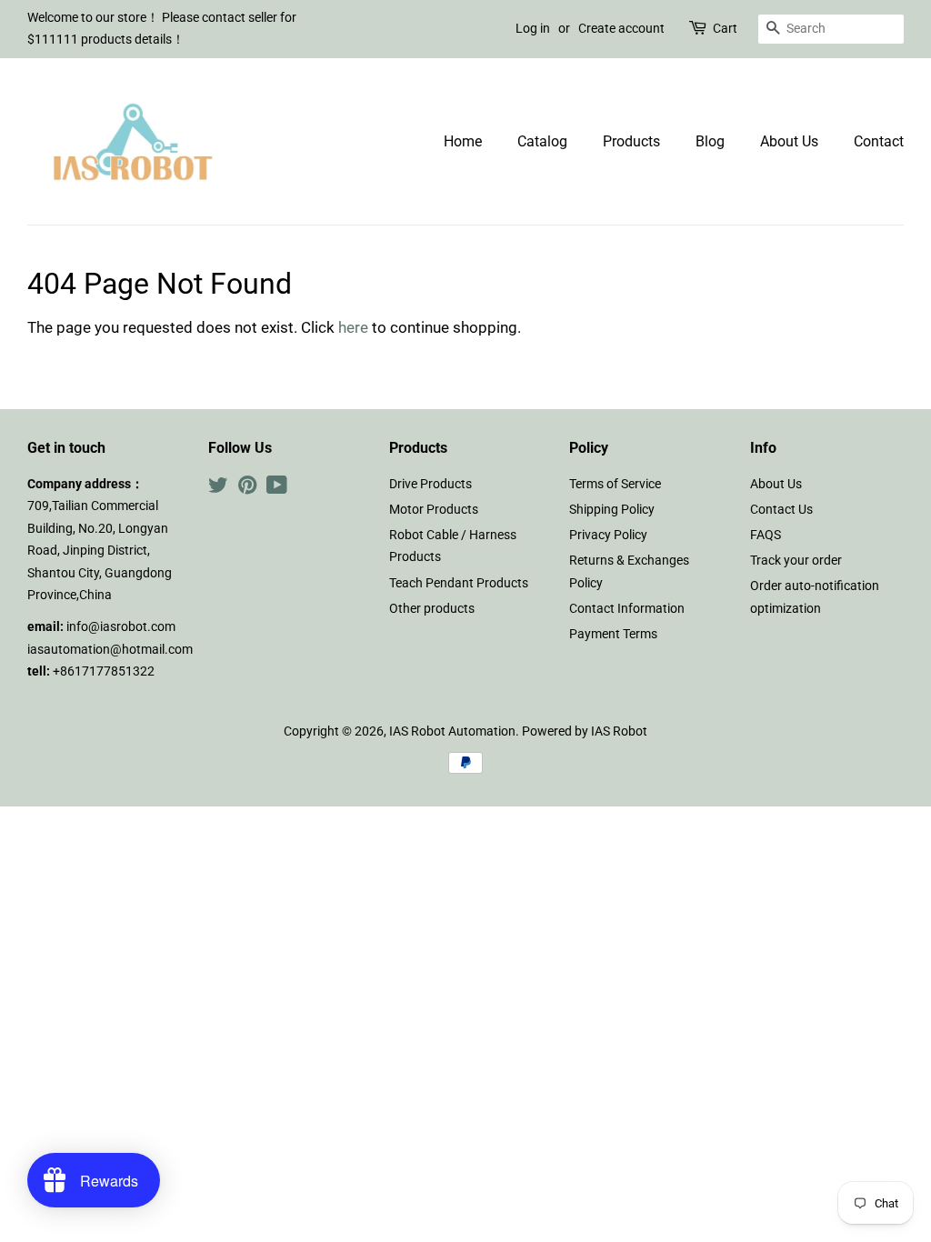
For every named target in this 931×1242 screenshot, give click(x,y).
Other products (432, 608)
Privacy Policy (608, 535)
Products (631, 141)
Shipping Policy (612, 509)
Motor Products (433, 509)
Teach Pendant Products (458, 583)
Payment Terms (613, 634)
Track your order (796, 560)
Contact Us (781, 509)
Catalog (542, 141)
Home (463, 141)
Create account (621, 28)
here (353, 327)
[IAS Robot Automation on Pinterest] (247, 488)
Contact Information (627, 608)
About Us (789, 141)
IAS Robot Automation (452, 731)
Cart (725, 28)
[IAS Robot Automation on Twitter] (218, 488)
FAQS (765, 535)
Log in (533, 28)
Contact (879, 141)
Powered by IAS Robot (584, 731)
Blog (710, 141)
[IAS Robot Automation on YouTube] (276, 488)
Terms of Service (615, 484)
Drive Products (430, 484)
